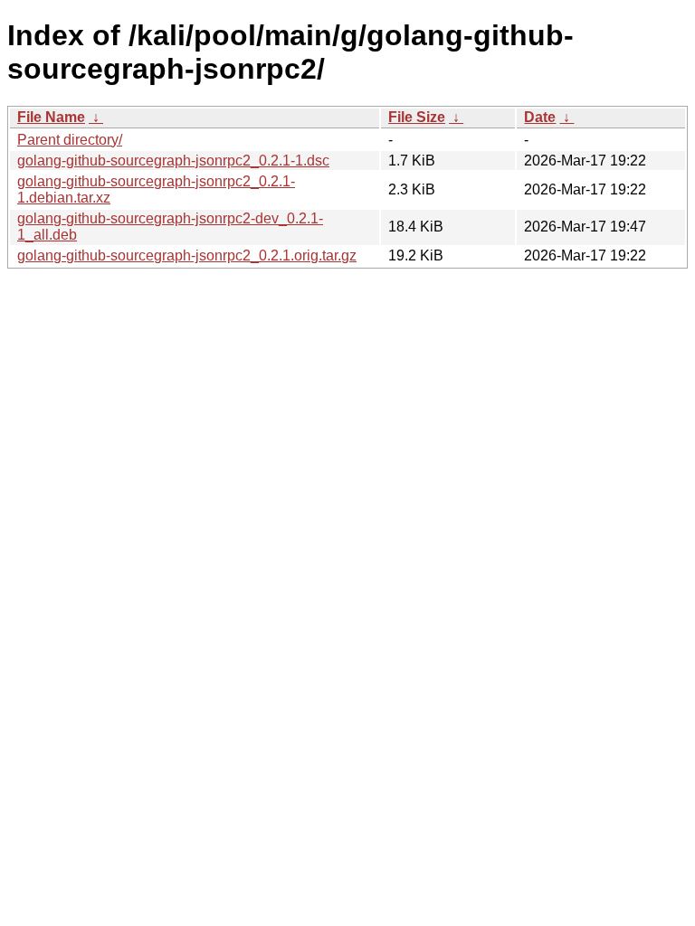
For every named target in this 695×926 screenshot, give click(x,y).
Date (540, 117)
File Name (51, 117)
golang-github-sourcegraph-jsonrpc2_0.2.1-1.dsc (173, 160)
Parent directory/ (69, 139)
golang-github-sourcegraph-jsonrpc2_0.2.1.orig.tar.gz (187, 255)
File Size (416, 117)
